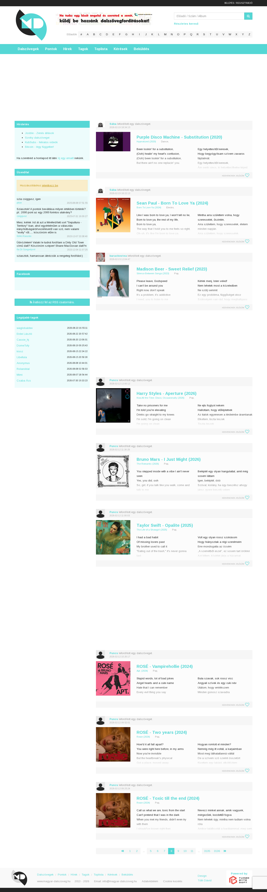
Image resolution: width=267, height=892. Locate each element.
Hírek (67, 49)
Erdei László (24, 333)
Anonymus (23, 363)
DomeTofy (23, 345)
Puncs (114, 380)
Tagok (83, 49)
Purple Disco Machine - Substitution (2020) (179, 137)
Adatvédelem (150, 881)
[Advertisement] (133, 83)
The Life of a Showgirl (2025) (152, 529)
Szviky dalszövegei (37, 137)
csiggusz (22, 216)
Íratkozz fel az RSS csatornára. (53, 302)
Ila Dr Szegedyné (26, 249)
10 (185, 851)
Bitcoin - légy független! (39, 146)
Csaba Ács (24, 380)
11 (192, 851)
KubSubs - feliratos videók (41, 142)
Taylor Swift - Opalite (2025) (165, 525)
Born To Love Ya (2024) (149, 207)
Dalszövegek (28, 49)
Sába (113, 123)
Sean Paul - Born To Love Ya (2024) (172, 203)
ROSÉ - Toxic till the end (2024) (168, 798)
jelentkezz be (50, 185)
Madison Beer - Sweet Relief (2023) (172, 269)
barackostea (118, 255)
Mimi (20, 374)
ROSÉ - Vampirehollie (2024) (165, 666)
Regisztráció (244, 3)
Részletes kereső (186, 23)
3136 (217, 851)
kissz (20, 351)
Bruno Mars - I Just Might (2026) (169, 459)
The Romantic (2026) (148, 463)
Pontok (51, 49)
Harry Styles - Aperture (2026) (166, 393)
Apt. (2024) (142, 671)
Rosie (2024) (143, 736)
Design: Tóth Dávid (205, 878)
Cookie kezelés (172, 881)
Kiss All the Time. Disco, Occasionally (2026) (160, 398)
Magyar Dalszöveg (31, 25)
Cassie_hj (23, 339)
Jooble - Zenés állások (39, 133)
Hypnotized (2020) (146, 141)
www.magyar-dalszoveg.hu (54, 881)
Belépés (229, 3)
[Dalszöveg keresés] (248, 16)
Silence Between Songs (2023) (153, 273)
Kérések (120, 49)
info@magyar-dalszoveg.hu (119, 881)
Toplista (100, 49)
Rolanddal (23, 368)
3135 (207, 851)
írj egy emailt (65, 158)
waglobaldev (25, 328)
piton (19, 202)
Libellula (22, 357)
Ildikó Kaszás (24, 236)
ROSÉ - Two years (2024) (162, 732)
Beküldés (141, 49)
